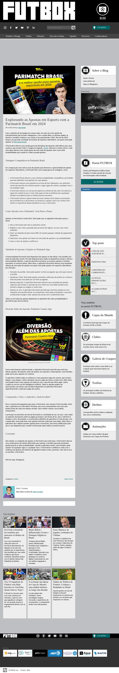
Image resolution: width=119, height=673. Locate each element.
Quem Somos (88, 78)
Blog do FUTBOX (39, 12)
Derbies (97, 404)
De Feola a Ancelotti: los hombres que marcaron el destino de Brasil (14, 534)
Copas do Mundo (102, 315)
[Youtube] (22, 29)
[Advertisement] (59, 51)
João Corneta (22, 127)
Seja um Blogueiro (90, 84)
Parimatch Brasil (20, 142)
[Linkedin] (34, 29)
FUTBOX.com (13, 670)
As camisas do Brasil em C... (99, 290)
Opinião (73, 36)
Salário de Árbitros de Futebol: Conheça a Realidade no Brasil (63, 584)
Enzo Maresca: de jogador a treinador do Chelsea (63, 532)
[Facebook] (11, 29)
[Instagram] (5, 29)
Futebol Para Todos (98, 262)
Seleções (40, 36)
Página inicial (68, 479)
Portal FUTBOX (102, 163)
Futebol (15, 479)
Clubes (28, 36)
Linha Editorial (89, 81)
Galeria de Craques (104, 358)
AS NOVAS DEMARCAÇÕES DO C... (98, 280)
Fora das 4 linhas (57, 36)
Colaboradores (101, 36)
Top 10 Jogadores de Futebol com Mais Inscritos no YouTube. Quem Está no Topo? (14, 586)
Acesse (98, 181)
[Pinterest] (28, 29)
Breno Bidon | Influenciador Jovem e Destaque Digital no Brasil (38, 534)
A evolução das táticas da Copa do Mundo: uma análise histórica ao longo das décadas (38, 586)
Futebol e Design (13, 36)
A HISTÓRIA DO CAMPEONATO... (98, 271)
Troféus (97, 383)
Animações (99, 426)
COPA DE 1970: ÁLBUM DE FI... (98, 252)
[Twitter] (17, 29)
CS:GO (45, 148)
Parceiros (86, 36)
